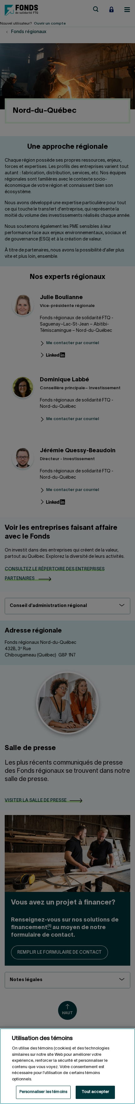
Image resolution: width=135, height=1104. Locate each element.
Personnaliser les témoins (43, 1092)
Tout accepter (95, 1092)
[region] (67, 1066)
